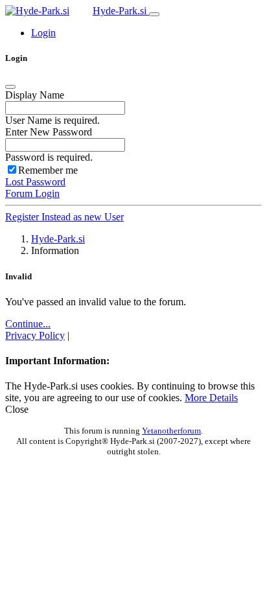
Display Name (34, 94)
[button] (43, 32)
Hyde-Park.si (121, 10)
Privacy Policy (35, 335)
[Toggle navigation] (154, 14)
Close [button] (17, 409)
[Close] (10, 87)
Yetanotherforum (171, 431)
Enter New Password (48, 131)
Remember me (48, 170)
